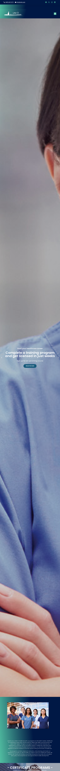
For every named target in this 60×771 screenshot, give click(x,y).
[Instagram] (51, 2)
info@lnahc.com (21, 2)
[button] (55, 13)
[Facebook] (46, 2)
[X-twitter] (48, 2)
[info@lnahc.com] (15, 2)
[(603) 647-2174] (4, 2)
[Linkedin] (54, 2)
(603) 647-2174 (9, 2)
